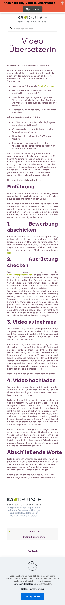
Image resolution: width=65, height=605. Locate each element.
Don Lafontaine (46, 86)
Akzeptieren (32, 596)
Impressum (34, 531)
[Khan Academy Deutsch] (32, 18)
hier (9, 252)
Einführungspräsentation (19, 274)
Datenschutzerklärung (34, 536)
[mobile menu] (60, 19)
